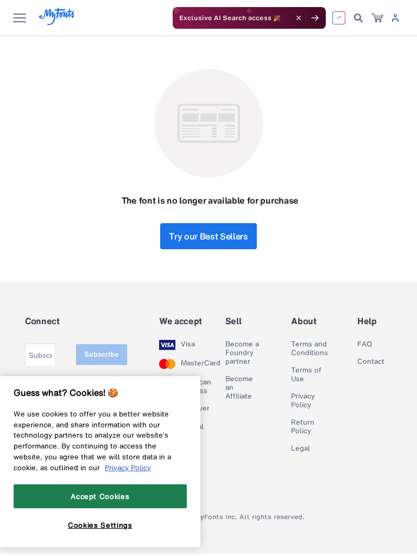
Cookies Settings (100, 525)
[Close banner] (298, 17)
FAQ (364, 344)
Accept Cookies (100, 496)
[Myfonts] (57, 22)
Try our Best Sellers (208, 236)
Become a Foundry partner (242, 353)
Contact (370, 361)
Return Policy (302, 426)
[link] (377, 18)
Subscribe (101, 354)
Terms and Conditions (309, 348)
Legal (300, 448)
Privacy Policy (303, 400)
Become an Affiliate (239, 388)
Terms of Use (306, 374)
